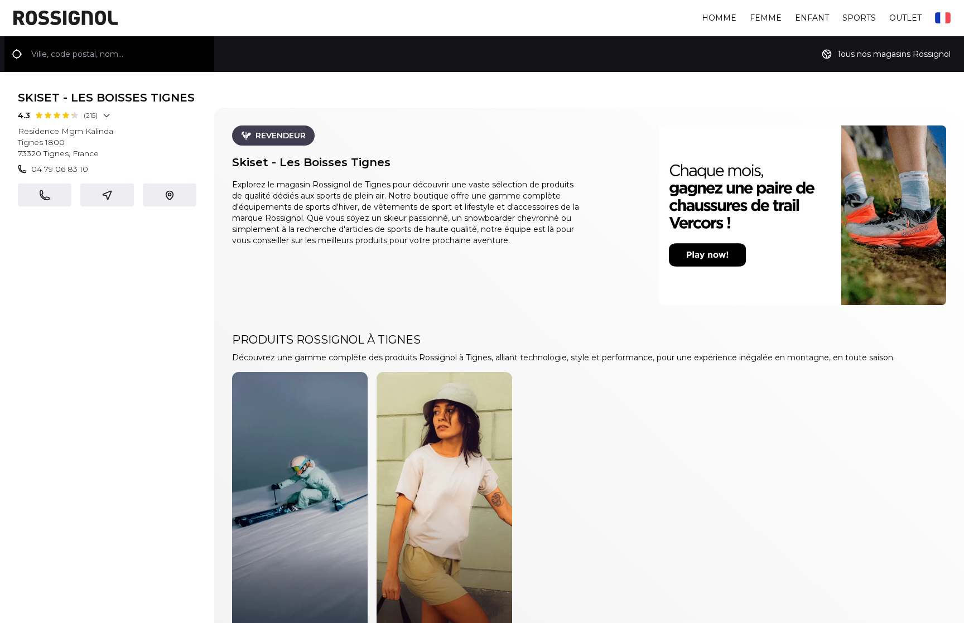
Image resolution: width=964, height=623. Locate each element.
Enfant (812, 18)
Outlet (905, 18)
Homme (719, 18)
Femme (766, 18)
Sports (859, 18)
